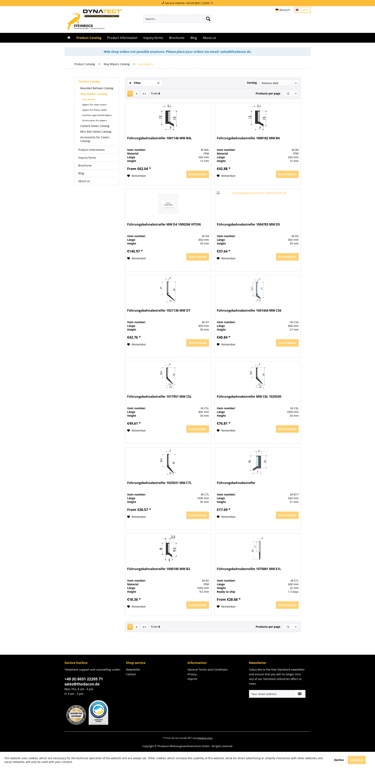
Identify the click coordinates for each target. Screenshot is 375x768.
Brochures (85, 165)
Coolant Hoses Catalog (94, 126)
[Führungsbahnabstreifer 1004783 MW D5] (258, 204)
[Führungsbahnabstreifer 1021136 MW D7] (168, 290)
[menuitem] (177, 19)
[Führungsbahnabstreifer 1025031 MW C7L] (168, 462)
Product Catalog (89, 81)
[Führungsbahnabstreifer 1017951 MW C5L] (168, 376)
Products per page (268, 93)
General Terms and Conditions (208, 669)
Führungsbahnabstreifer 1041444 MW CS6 (249, 310)
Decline (339, 760)
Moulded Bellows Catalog (96, 88)
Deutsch (284, 10)
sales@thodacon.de (82, 684)
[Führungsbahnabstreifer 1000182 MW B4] (258, 117)
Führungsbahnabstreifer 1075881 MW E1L (249, 569)
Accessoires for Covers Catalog (95, 139)
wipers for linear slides (94, 110)
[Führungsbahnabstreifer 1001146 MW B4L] (168, 117)
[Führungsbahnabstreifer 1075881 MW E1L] (258, 548)
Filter (137, 83)
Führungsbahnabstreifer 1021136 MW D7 (158, 310)
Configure (356, 760)
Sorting (252, 83)
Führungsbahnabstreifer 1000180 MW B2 (158, 569)
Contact (131, 674)
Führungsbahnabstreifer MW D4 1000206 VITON (164, 224)
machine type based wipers (97, 115)
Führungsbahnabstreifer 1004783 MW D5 (248, 224)
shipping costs (204, 738)
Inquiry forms (87, 157)
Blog (81, 173)
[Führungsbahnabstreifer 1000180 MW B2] (168, 548)
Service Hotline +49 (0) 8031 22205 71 (188, 3)
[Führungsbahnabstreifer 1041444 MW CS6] (258, 290)
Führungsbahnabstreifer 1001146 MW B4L (159, 138)
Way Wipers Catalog (93, 94)
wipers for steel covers (94, 104)
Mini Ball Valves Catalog (95, 131)
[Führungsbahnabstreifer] (258, 462)
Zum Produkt (198, 174)
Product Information (91, 150)
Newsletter (133, 669)
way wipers (88, 99)
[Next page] (136, 93)
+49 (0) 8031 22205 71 (83, 679)
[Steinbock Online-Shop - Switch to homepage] (94, 20)
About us (84, 181)
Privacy (192, 674)
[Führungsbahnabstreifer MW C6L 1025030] (258, 376)
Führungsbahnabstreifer (236, 483)
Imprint (192, 679)
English (304, 10)
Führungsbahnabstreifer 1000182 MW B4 (248, 138)
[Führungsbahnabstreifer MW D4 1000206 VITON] (168, 204)
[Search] (208, 19)
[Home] (68, 38)
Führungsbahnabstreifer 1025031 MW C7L (159, 483)
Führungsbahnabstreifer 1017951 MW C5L (159, 397)
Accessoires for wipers (94, 120)
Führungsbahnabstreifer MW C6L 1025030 (249, 397)
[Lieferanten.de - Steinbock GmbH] (75, 724)
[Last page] (144, 93)
